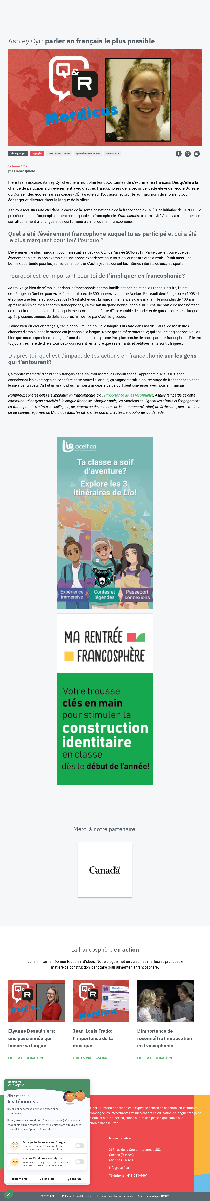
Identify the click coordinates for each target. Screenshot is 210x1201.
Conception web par (153, 1196)
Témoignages (18, 153)
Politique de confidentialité (77, 1196)
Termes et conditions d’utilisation (115, 1196)
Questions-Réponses (88, 153)
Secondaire (112, 153)
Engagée (37, 153)
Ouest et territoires (59, 153)
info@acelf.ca (119, 1168)
